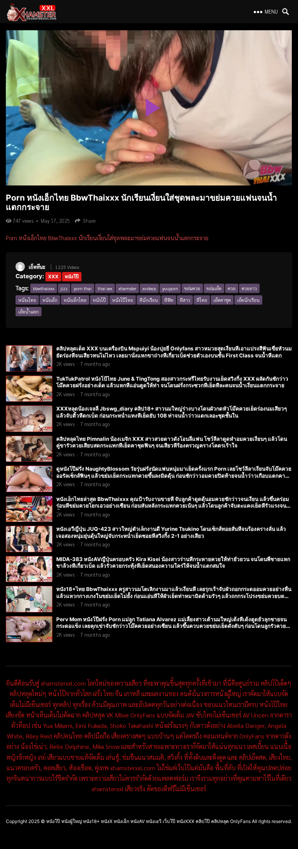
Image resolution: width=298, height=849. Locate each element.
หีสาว (185, 300)
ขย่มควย (192, 288)
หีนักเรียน (148, 300)
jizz (64, 288)
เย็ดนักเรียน (248, 300)
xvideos (149, 288)
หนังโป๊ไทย (122, 300)
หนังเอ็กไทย (75, 300)
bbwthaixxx (43, 288)
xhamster (127, 288)
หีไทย (201, 300)
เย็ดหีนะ (37, 266)
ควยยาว (249, 288)
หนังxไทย (27, 300)
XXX (53, 276)
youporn (170, 288)
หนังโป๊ (72, 276)
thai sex (105, 288)
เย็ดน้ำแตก (28, 311)
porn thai (83, 288)
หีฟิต (168, 300)
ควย (232, 288)
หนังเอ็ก (49, 300)
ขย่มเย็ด (214, 288)
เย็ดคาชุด (222, 300)
